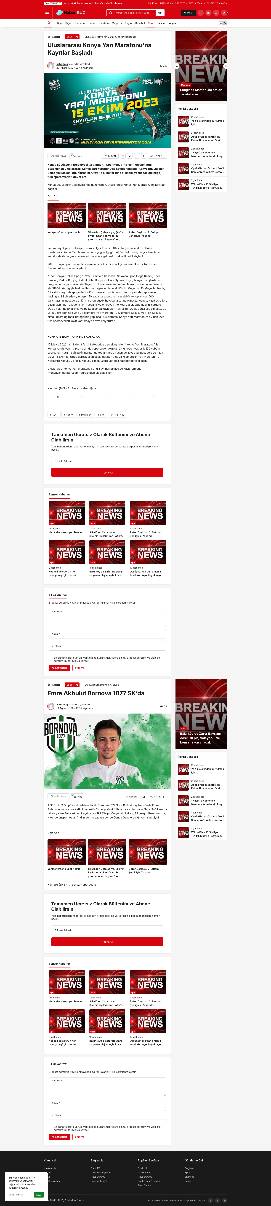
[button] (208, 13)
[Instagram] (224, 1200)
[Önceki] (65, 3)
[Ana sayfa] (48, 23)
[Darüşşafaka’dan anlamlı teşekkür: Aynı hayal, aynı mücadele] (148, 558)
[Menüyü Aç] (47, 13)
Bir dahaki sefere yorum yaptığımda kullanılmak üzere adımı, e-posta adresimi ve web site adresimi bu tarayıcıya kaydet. (107, 659)
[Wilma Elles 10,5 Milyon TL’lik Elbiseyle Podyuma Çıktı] (201, 184)
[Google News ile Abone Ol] (58, 156)
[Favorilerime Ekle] (123, 156)
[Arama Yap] (200, 13)
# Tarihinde (117, 415)
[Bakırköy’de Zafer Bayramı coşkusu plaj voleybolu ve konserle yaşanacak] (107, 558)
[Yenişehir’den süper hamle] (67, 222)
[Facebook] (210, 1200)
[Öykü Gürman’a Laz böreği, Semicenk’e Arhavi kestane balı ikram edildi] (201, 168)
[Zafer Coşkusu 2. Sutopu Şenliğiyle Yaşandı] (148, 222)
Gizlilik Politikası (15, 1195)
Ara (160, 12)
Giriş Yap (79, 668)
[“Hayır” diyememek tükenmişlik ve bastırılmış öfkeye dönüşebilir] (201, 153)
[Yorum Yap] (130, 156)
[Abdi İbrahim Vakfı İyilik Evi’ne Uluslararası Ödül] (201, 137)
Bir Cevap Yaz (58, 594)
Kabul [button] (39, 1195)
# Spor (101, 415)
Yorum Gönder (59, 668)
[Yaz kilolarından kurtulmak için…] (201, 121)
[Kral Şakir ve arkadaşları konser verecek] (201, 66)
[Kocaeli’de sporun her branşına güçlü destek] (67, 558)
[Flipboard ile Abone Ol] (76, 156)
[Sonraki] (69, 3)
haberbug (62, 63)
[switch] (223, 23)
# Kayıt (54, 415)
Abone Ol (188, 12)
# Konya (68, 415)
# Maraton (85, 415)
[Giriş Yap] (216, 13)
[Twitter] (217, 1200)
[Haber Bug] (70, 12)
